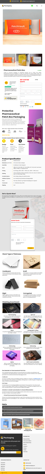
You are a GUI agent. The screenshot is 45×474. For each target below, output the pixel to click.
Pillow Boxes (3, 464)
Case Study (25, 451)
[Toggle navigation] (41, 6)
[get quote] (33, 472)
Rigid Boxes (3, 466)
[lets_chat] (11, 98)
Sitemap (24, 448)
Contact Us (25, 446)
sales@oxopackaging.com (28, 1)
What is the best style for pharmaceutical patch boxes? (16, 414)
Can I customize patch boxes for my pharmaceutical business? (18, 411)
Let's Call (5, 472)
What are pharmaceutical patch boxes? (12, 407)
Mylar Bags (3, 469)
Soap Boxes (3, 462)
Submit (38, 104)
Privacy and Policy (26, 439)
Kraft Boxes (3, 468)
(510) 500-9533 (15, 1)
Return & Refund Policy (27, 442)
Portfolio (24, 449)
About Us (25, 444)
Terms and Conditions (27, 440)
